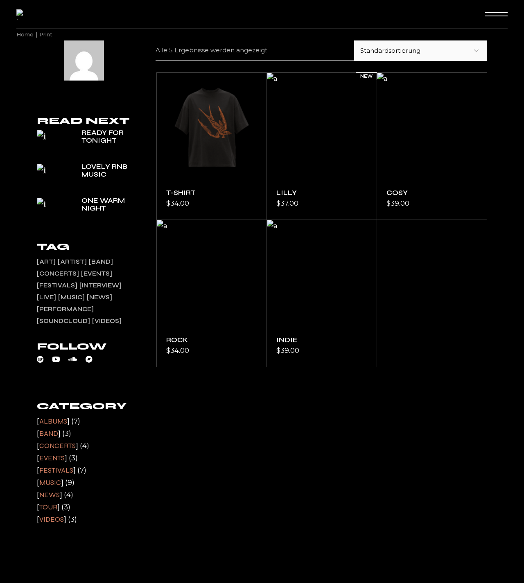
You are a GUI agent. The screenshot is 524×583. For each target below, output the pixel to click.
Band (101, 261)
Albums (53, 421)
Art (46, 261)
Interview (100, 285)
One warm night (103, 204)
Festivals (57, 285)
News (99, 297)
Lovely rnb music (104, 170)
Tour (48, 507)
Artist (72, 261)
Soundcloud (63, 321)
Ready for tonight (102, 136)
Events (97, 273)
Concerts (58, 273)
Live (46, 297)
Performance (65, 309)
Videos (107, 321)
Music (71, 297)
